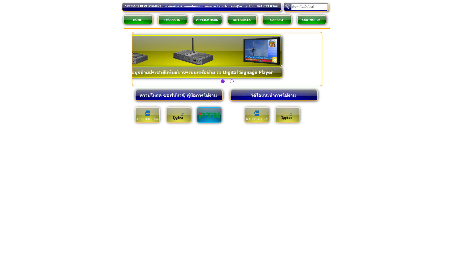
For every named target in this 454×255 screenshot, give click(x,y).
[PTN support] (209, 117)
